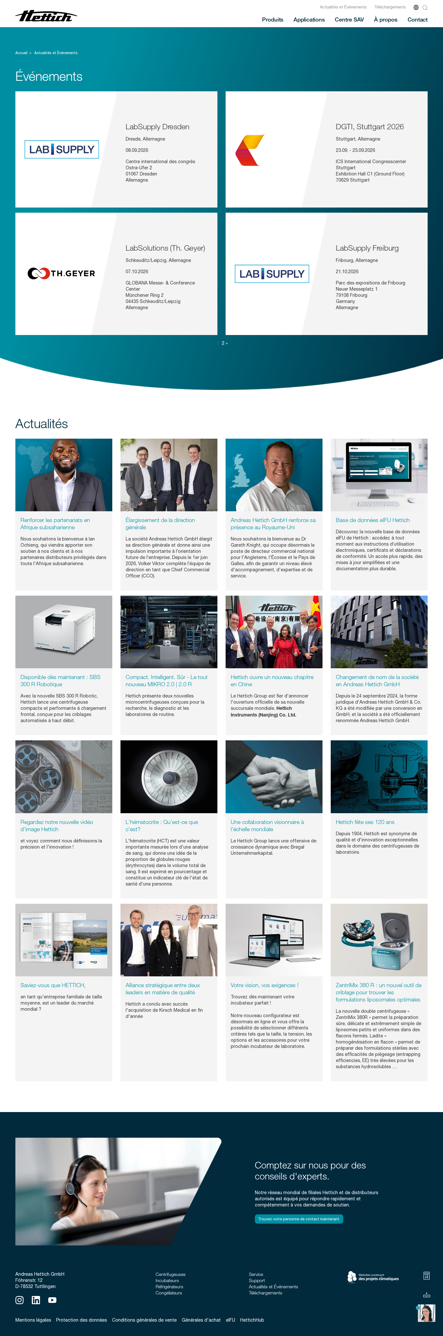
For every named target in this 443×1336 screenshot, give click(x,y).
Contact (418, 19)
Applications (309, 19)
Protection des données (81, 1320)
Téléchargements (390, 7)
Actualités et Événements (343, 7)
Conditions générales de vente (144, 1320)
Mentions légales (33, 1320)
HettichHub (252, 1320)
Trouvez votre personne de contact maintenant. (299, 1219)
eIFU (230, 1320)
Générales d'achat (201, 1320)
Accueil (21, 53)
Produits (272, 19)
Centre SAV (349, 19)
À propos (385, 19)
